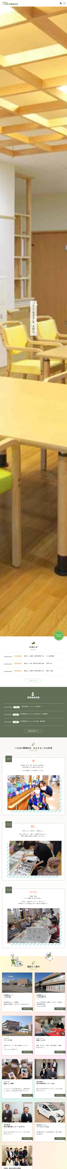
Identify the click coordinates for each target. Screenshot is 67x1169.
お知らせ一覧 (33, 680)
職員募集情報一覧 (33, 731)
